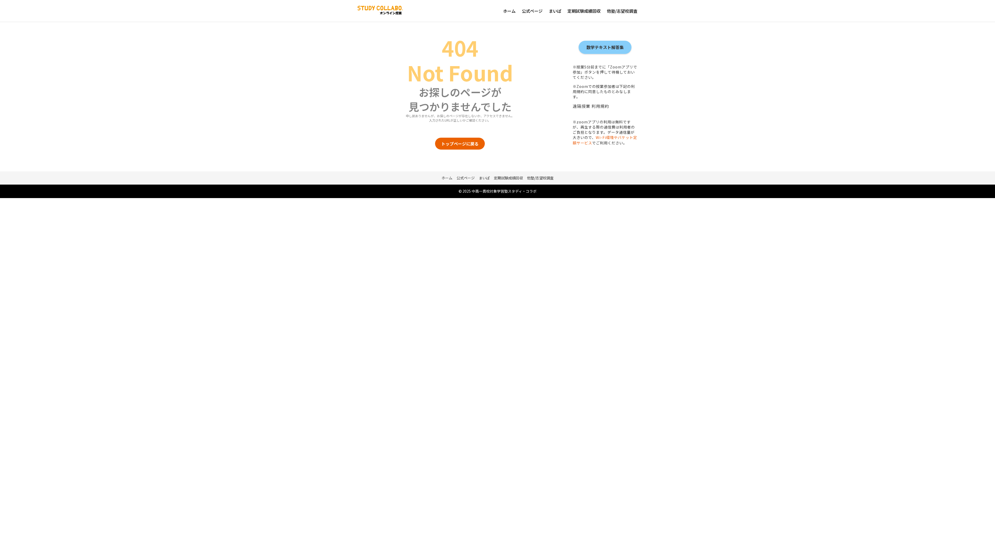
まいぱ (555, 11)
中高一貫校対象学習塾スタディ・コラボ (504, 191)
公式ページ (532, 11)
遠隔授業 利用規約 (591, 106)
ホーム (509, 11)
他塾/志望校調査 (622, 11)
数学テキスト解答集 (605, 47)
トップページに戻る (460, 144)
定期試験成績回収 (584, 11)
